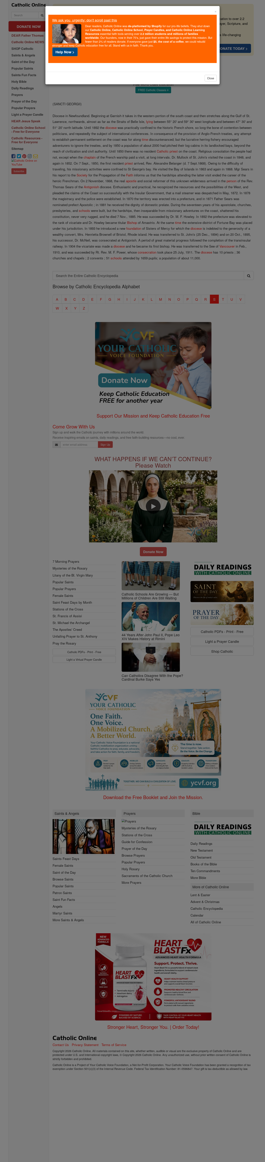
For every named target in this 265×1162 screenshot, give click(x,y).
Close (210, 78)
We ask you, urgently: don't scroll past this (84, 19)
